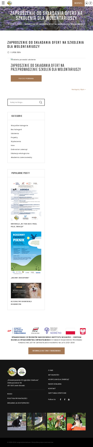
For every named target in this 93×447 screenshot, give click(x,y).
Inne (13, 145)
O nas (50, 370)
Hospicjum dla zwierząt (58, 379)
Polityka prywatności (17, 398)
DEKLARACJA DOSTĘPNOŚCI (18, 403)
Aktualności (53, 375)
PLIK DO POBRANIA (26, 78)
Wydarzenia (16, 141)
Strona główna (15, 24)
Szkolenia (15, 133)
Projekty (14, 137)
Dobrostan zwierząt (19, 149)
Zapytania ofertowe (57, 393)
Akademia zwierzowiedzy (21, 157)
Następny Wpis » (79, 89)
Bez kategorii (16, 129)
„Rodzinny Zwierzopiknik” (20, 278)
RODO (9, 394)
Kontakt (52, 388)
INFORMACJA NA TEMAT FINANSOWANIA (46, 350)
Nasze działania (54, 384)
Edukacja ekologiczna (20, 153)
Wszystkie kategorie (19, 125)
